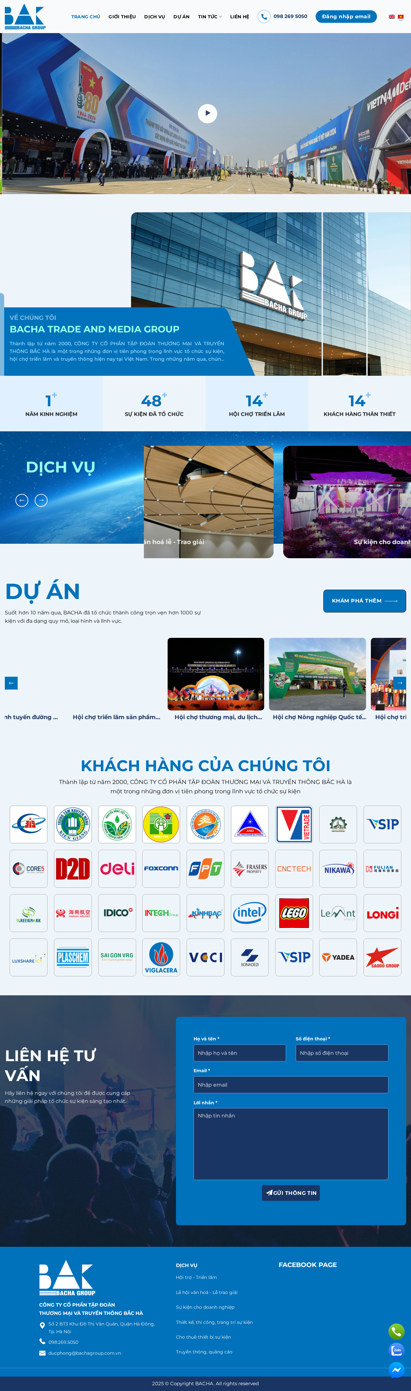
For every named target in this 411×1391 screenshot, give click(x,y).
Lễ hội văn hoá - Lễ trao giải (207, 1287)
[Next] (394, 114)
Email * (202, 1066)
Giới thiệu (122, 17)
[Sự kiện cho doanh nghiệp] (261, 523)
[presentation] (21, 495)
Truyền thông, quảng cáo (204, 1347)
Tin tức (208, 17)
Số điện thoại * (313, 1033)
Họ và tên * (206, 1033)
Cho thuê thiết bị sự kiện (203, 1332)
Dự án (181, 17)
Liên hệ (239, 17)
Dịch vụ (154, 17)
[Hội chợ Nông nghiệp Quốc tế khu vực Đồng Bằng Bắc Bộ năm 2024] (248, 669)
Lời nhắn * (205, 1097)
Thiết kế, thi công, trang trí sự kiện (214, 1317)
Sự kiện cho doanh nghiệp (260, 537)
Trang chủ (86, 17)
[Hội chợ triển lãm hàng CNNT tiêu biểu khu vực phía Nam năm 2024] (349, 669)
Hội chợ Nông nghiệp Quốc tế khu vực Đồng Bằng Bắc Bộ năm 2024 (248, 712)
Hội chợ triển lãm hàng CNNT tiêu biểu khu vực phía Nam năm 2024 (349, 712)
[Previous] (16, 114)
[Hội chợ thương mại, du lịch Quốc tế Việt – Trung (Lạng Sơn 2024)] (146, 669)
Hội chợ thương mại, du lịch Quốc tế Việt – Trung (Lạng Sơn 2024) (146, 712)
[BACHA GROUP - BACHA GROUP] (25, 17)
